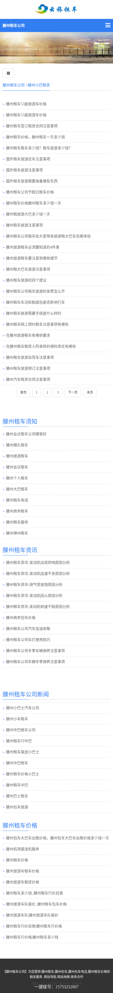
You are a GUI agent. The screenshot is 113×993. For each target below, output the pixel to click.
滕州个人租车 (17, 478)
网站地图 (63, 977)
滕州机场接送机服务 (22, 849)
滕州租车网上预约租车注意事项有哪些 (37, 324)
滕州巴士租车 (17, 795)
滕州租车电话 (17, 500)
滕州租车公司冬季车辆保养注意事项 (35, 651)
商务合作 (77, 977)
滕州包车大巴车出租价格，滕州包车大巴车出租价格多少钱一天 (57, 838)
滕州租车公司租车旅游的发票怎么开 (35, 291)
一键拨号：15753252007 (56, 987)
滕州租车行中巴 (19, 740)
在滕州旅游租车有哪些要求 (28, 335)
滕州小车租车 (17, 718)
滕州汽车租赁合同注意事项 (28, 379)
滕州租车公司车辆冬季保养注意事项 (35, 662)
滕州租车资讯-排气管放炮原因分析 (34, 585)
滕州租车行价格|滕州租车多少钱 (32, 937)
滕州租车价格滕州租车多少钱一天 (33, 203)
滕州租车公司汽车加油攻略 (28, 629)
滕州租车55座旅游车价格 (26, 115)
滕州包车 (61, 972)
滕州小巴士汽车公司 (22, 707)
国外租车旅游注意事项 (24, 170)
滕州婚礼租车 (17, 445)
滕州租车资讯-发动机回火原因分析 (34, 596)
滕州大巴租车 (17, 489)
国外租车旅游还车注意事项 (28, 159)
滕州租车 (48, 972)
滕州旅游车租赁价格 (22, 882)
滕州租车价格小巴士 (22, 773)
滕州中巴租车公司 (20, 729)
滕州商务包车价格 (20, 618)
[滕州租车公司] (56, 12)
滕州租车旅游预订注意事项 (28, 368)
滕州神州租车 (17, 533)
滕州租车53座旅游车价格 (26, 104)
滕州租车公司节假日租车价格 (30, 192)
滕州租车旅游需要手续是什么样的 (33, 313)
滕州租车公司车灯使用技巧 (28, 640)
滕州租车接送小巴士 (22, 751)
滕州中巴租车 (17, 762)
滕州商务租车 (17, 511)
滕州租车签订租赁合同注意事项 (32, 126)
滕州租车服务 (17, 522)
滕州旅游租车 (17, 456)
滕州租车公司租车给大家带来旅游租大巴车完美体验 (48, 236)
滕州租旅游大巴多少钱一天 (28, 214)
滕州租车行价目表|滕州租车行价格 (34, 926)
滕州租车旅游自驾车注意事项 (30, 357)
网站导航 (50, 977)
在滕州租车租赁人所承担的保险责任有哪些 (41, 346)
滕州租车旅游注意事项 (24, 225)
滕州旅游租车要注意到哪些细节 (32, 258)
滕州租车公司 (14, 26)
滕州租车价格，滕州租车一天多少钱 (35, 137)
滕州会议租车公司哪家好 (26, 434)
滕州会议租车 (17, 467)
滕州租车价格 (17, 860)
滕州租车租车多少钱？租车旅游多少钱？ (39, 148)
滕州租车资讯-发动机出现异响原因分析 (38, 563)
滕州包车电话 (77, 972)
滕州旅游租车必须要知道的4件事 (32, 247)
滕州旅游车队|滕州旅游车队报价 (32, 915)
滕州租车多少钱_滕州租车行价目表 (34, 893)
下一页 (73, 392)
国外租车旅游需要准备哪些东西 (32, 181)
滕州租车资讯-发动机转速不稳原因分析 (38, 607)
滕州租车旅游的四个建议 (26, 280)
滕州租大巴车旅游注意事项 (28, 269)
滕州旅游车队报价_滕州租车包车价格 (36, 904)
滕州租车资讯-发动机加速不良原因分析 (38, 574)
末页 (90, 392)
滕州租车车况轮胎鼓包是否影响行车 (35, 302)
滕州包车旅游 (17, 806)
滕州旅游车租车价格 (22, 871)
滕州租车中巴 (17, 784)
